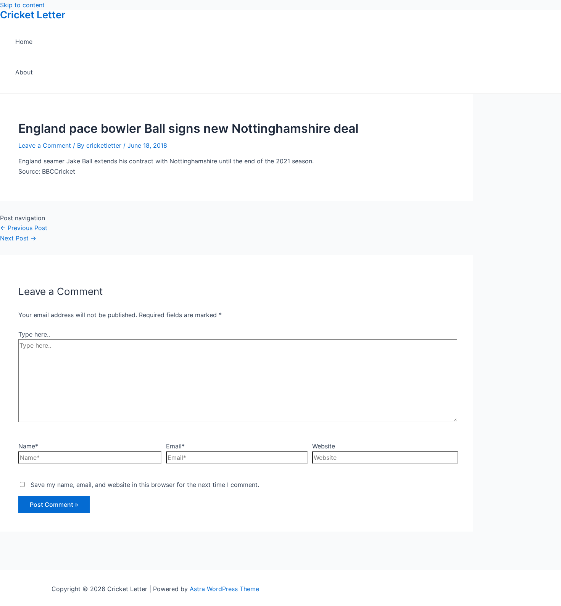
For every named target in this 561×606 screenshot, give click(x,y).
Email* (175, 446)
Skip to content (22, 5)
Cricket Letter (32, 15)
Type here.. (34, 334)
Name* (28, 446)
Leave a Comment (44, 145)
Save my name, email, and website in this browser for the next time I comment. (145, 484)
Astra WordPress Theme (224, 589)
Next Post (18, 238)
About (24, 72)
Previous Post (23, 228)
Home (23, 41)
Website (323, 446)
